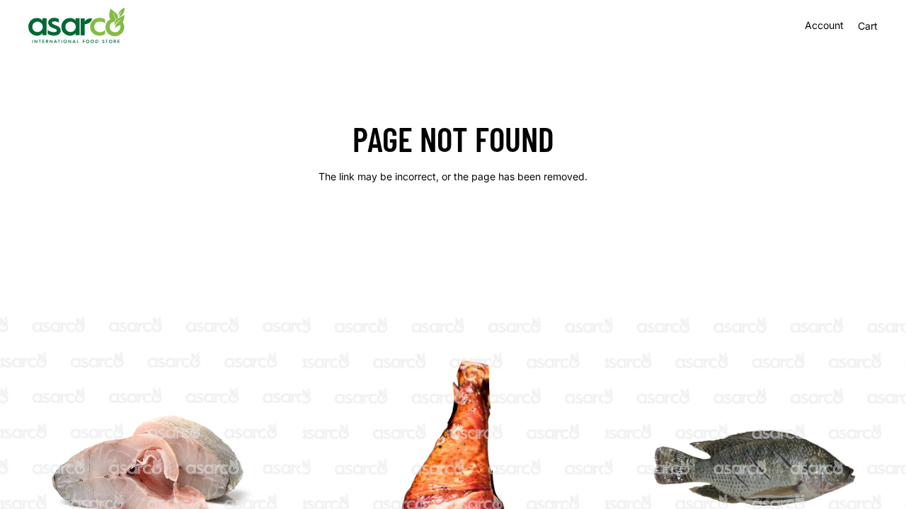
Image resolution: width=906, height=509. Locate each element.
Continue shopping (453, 227)
